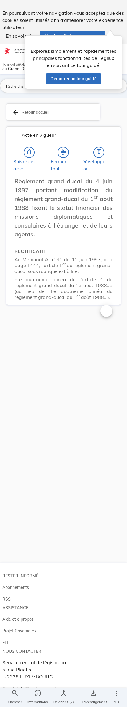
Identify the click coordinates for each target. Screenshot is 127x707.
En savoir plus (21, 36)
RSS (6, 599)
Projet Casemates (19, 631)
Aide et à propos (18, 619)
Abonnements (15, 587)
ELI (5, 642)
